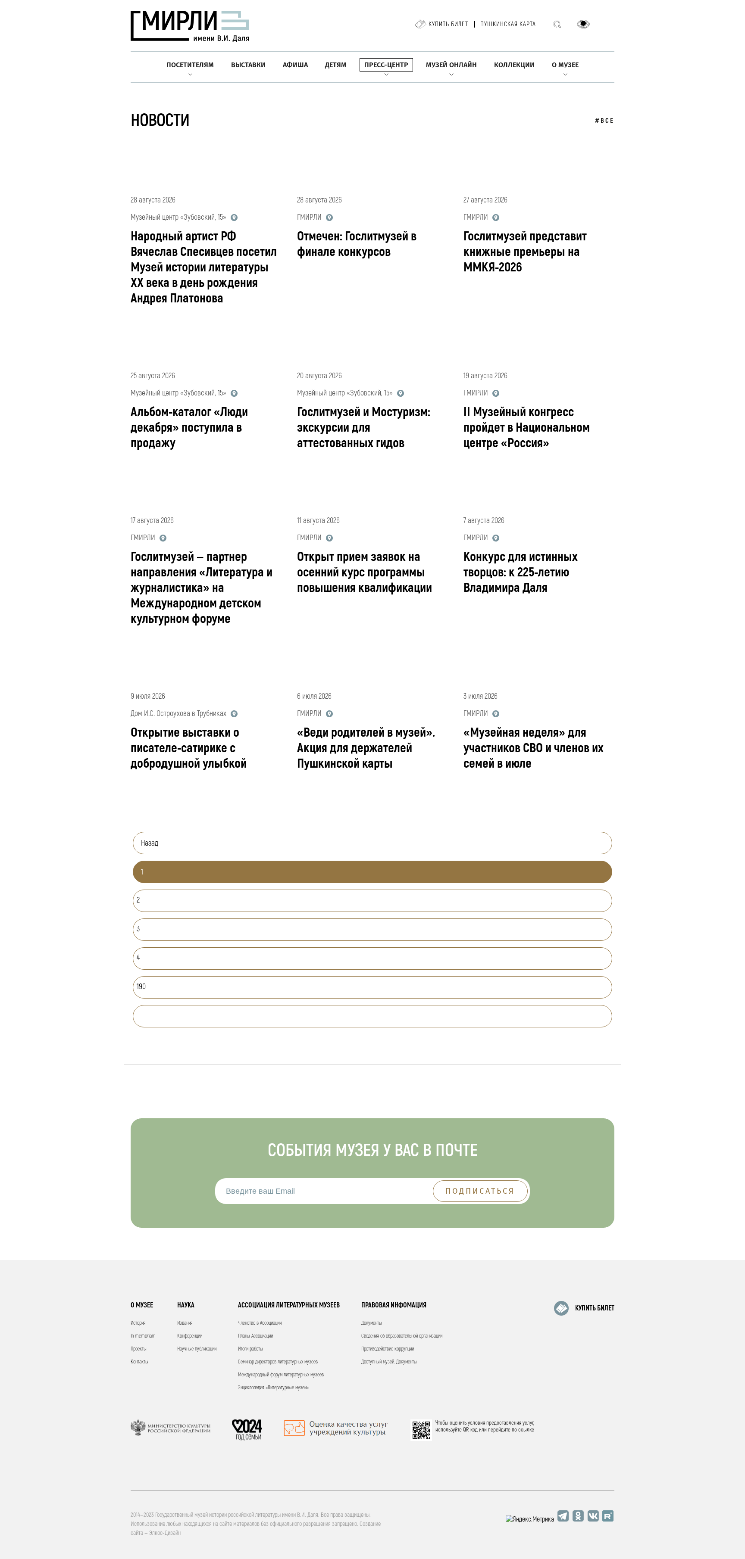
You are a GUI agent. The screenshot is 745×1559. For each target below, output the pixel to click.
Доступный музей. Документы (389, 1362)
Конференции (189, 1336)
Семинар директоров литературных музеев (278, 1362)
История (138, 1323)
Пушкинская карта (508, 24)
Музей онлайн (451, 65)
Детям (336, 65)
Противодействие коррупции (387, 1349)
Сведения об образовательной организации (401, 1336)
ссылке (526, 1429)
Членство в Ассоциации (260, 1323)
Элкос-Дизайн (165, 1533)
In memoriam (143, 1336)
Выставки (248, 65)
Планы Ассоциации (255, 1336)
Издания (185, 1323)
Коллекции (514, 65)
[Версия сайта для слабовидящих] (583, 24)
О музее (565, 65)
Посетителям (190, 65)
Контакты (139, 1362)
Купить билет (448, 24)
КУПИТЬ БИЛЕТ (594, 1308)
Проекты (139, 1349)
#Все (604, 121)
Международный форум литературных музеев (281, 1375)
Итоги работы (250, 1349)
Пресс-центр (386, 65)
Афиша (295, 65)
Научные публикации (196, 1349)
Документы (371, 1323)
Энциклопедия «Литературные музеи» (273, 1388)
